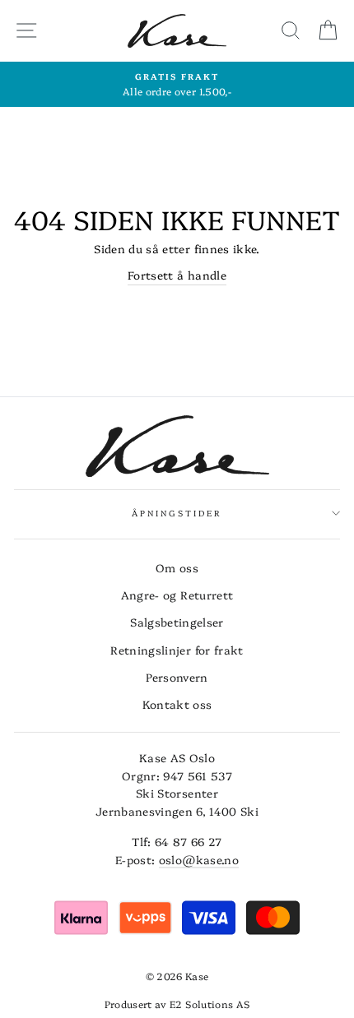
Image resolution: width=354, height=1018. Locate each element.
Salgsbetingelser (176, 621)
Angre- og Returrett (177, 594)
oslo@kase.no (199, 859)
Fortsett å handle (177, 274)
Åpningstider (177, 513)
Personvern (176, 676)
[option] (177, 84)
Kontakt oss (177, 703)
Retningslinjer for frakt (176, 649)
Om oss (177, 567)
